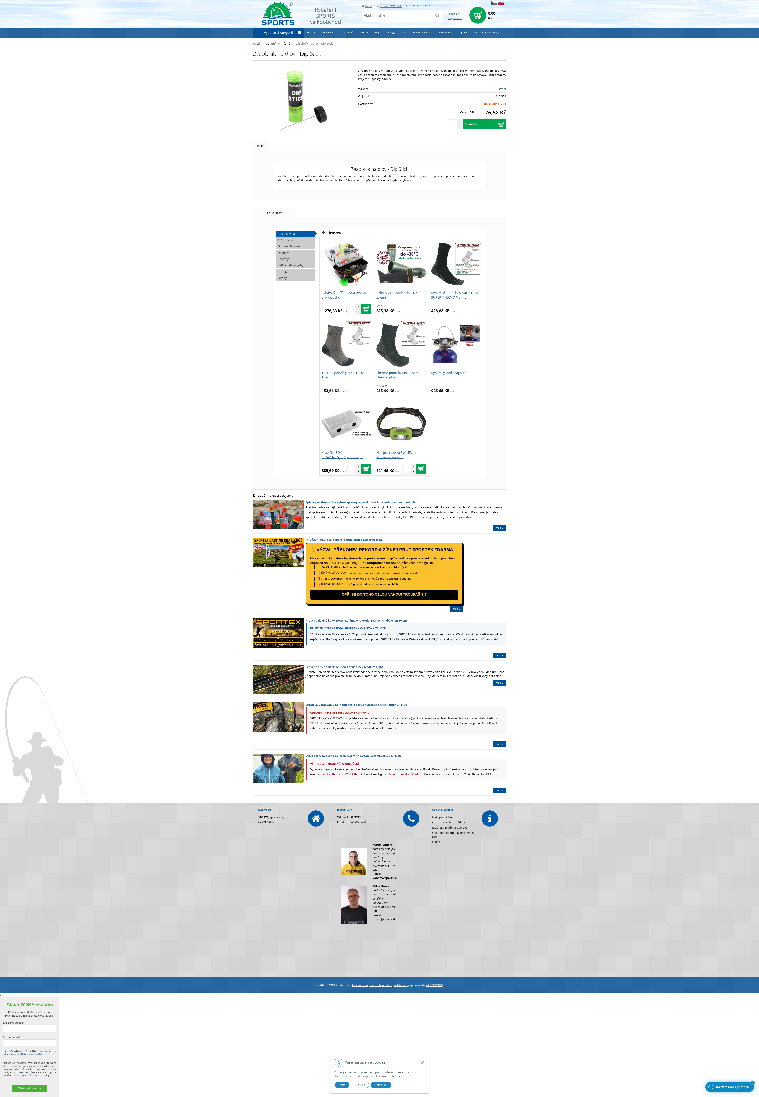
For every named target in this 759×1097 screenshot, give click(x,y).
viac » (499, 528)
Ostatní (271, 43)
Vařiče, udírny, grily (290, 265)
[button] (752, 1083)
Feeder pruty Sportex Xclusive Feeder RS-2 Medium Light (344, 667)
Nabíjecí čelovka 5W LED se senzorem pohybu (396, 454)
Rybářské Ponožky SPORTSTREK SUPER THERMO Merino (454, 295)
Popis (260, 146)
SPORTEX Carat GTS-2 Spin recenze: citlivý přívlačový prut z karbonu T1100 (356, 704)
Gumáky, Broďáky (289, 246)
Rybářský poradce (422, 32)
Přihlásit (453, 14)
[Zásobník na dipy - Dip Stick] (303, 100)
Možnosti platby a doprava (449, 827)
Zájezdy (462, 32)
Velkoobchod (445, 32)
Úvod (368, 6)
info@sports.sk (356, 821)
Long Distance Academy (486, 32)
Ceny (467, 112)
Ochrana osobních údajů (448, 822)
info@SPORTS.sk (391, 6)
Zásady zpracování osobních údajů (31, 1075)
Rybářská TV (329, 32)
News (404, 32)
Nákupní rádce (442, 817)
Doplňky (283, 253)
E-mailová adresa (13, 1023)
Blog (377, 32)
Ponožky (283, 259)
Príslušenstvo (274, 213)
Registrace (455, 18)
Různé (286, 43)
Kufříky (282, 272)
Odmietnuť (381, 1084)
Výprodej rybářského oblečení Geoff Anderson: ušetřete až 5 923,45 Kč (353, 756)
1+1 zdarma (286, 240)
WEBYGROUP (434, 985)
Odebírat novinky (30, 1088)
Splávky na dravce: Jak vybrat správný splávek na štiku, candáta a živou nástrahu (361, 502)
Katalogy (390, 32)
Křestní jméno (11, 1037)
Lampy (282, 278)
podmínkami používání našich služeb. (23, 1054)
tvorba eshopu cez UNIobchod (372, 985)
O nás (436, 842)
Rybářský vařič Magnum (449, 373)
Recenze (364, 32)
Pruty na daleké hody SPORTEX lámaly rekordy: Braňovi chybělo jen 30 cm (356, 620)
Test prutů (347, 32)
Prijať (342, 1084)
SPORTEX (312, 32)
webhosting (401, 985)
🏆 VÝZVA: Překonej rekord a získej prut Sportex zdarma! (344, 540)
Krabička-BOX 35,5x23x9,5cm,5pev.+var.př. (342, 454)
